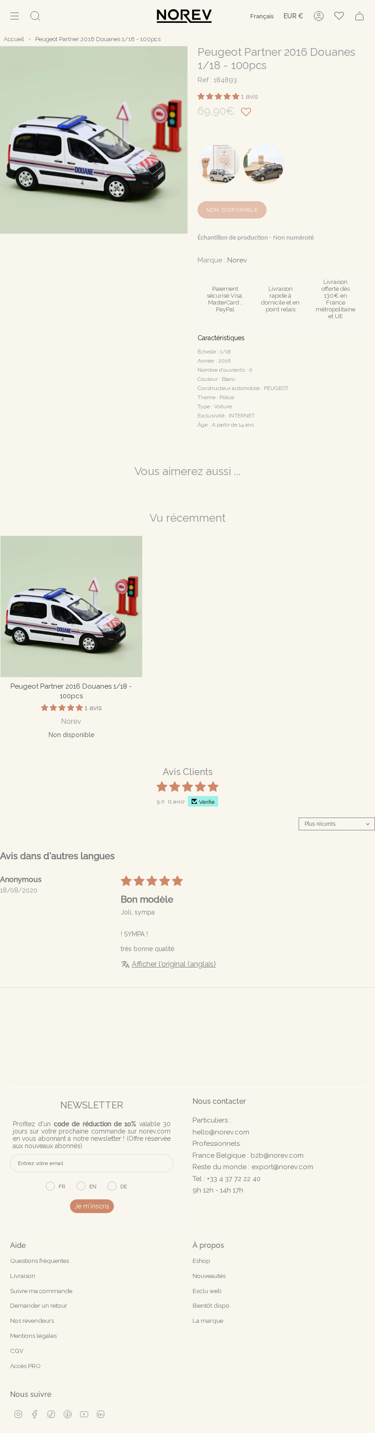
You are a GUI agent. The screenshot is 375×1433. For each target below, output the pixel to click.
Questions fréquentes (39, 1260)
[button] (219, 96)
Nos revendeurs (32, 1320)
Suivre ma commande (41, 1290)
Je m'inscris (92, 1206)
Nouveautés (209, 1275)
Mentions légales (33, 1335)
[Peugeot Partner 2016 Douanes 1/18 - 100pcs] (71, 607)
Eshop (201, 1260)
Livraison (22, 1275)
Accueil (14, 39)
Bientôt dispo (211, 1305)
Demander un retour (38, 1305)
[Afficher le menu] (14, 16)
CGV (16, 1350)
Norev (237, 260)
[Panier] (359, 16)
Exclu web (207, 1290)
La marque (208, 1320)
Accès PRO (25, 1365)
